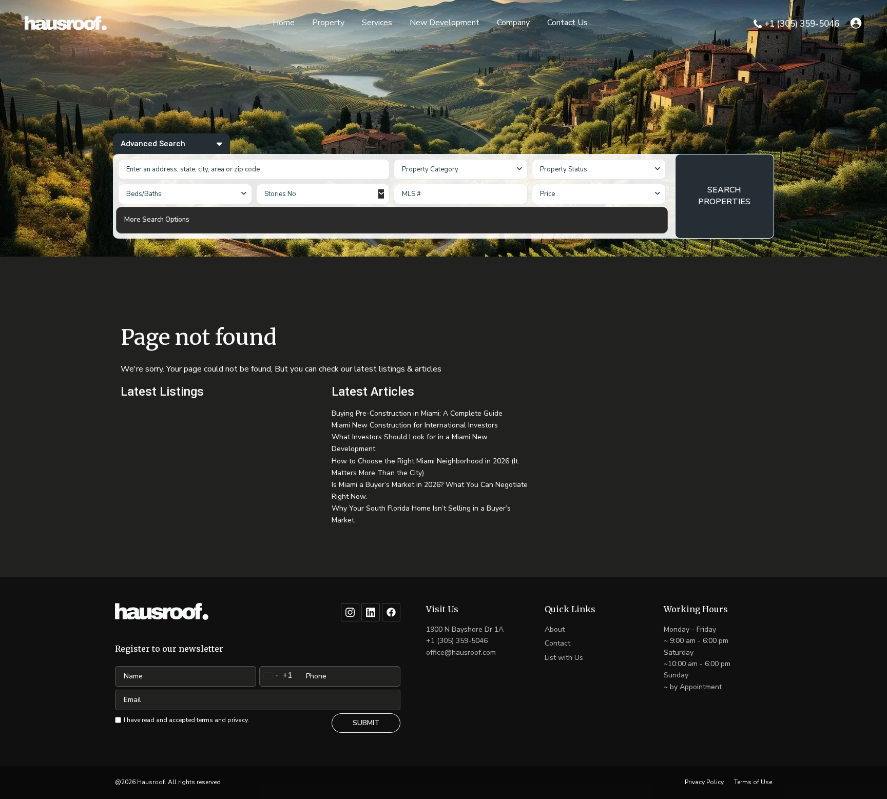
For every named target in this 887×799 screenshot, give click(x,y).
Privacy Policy (704, 782)
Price (547, 194)
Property (328, 22)
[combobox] (461, 169)
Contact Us (567, 22)
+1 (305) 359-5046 (801, 24)
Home (284, 22)
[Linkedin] (370, 612)
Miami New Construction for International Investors (415, 425)
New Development (444, 22)
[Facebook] (391, 612)
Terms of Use (753, 782)
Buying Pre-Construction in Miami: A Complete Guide (417, 413)
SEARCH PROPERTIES (724, 195)
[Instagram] (350, 612)
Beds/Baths (144, 194)
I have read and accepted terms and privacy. (186, 720)
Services (377, 22)
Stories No (280, 194)
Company (513, 22)
